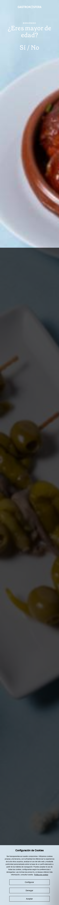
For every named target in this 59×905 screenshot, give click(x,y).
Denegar (29, 890)
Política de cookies (41, 875)
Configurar (29, 882)
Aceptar (29, 899)
